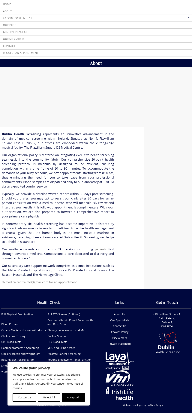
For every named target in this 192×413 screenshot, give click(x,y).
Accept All (73, 397)
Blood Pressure (10, 324)
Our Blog (9, 25)
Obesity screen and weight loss (20, 354)
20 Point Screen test (17, 18)
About (7, 11)
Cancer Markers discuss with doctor (23, 330)
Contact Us (119, 326)
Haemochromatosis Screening (20, 348)
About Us (119, 314)
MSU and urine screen (61, 348)
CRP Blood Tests (11, 342)
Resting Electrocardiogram (17, 359)
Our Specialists (14, 39)
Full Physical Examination (17, 314)
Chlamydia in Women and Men (66, 330)
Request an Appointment (20, 53)
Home (7, 4)
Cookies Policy (119, 332)
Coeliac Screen (56, 336)
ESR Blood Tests (57, 342)
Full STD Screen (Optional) (63, 314)
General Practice (15, 32)
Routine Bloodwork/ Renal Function (69, 359)
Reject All (49, 397)
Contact (9, 46)
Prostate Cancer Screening (64, 354)
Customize (24, 397)
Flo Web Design (155, 405)
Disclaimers (119, 338)
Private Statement (120, 344)
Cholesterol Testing (13, 336)
